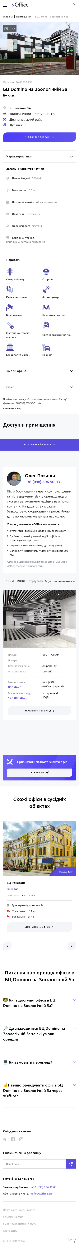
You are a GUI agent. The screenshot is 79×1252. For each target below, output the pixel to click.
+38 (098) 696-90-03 (42, 482)
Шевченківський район (26, 119)
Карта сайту (10, 1230)
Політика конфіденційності (19, 1210)
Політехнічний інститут (26, 114)
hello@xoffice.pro (41, 1193)
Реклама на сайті (13, 1217)
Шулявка (15, 125)
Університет (19, 911)
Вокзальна (18, 916)
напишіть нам (11, 408)
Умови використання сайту (19, 1223)
